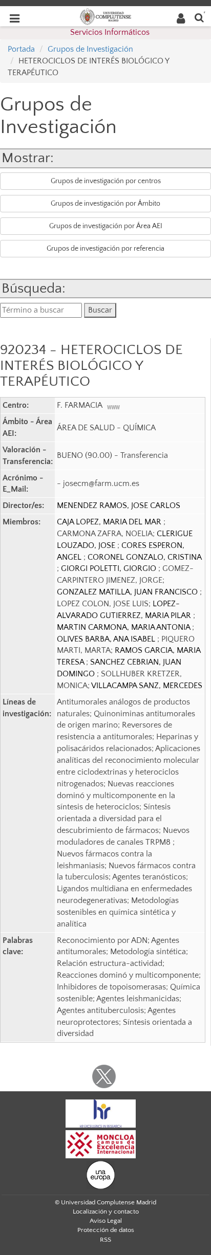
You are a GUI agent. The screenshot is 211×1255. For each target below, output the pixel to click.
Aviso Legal (106, 1220)
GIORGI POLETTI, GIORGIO (109, 568)
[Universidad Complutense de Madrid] (105, 15)
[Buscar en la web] (199, 17)
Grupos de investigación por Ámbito (105, 204)
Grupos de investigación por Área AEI (105, 226)
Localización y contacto (106, 1211)
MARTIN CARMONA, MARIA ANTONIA (124, 627)
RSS (105, 1239)
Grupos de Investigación (90, 49)
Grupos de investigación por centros (106, 181)
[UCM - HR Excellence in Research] (101, 1113)
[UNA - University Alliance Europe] (101, 1174)
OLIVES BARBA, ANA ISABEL (107, 639)
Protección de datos (105, 1230)
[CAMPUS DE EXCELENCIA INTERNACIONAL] (101, 1144)
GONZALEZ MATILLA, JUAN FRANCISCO (128, 592)
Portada (21, 49)
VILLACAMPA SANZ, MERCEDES (146, 685)
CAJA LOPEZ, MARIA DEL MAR (110, 521)
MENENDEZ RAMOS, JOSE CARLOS (118, 505)
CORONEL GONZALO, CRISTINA (144, 557)
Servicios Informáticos (110, 32)
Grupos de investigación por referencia (105, 249)
